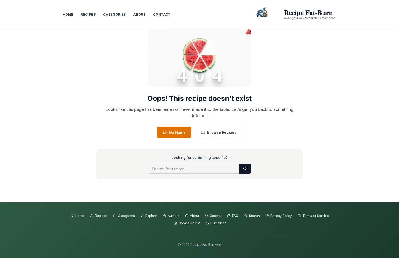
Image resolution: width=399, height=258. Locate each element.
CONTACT (161, 14)
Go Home (177, 132)
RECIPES (88, 14)
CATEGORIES (114, 14)
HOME (68, 14)
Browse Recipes (221, 132)
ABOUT (139, 14)
